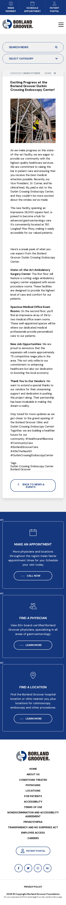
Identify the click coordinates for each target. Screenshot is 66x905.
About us (33, 774)
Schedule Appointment (32, 9)
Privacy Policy (33, 886)
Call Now (33, 575)
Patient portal (54, 9)
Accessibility (33, 801)
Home (33, 769)
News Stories (31, 73)
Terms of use (33, 807)
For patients (33, 796)
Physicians (33, 785)
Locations (33, 790)
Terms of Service (53, 897)
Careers (33, 838)
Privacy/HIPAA (33, 822)
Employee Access (33, 832)
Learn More (34, 645)
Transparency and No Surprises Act (33, 827)
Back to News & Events (34, 486)
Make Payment (11, 9)
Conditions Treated (33, 780)
